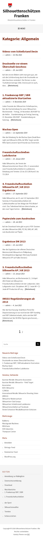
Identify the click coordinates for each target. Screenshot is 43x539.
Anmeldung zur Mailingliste (14, 476)
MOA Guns (6, 426)
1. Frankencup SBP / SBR (14, 492)
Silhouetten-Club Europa (11, 401)
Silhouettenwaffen (12, 507)
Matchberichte (10, 489)
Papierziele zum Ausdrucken (18, 218)
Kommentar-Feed (11, 452)
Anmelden (8, 443)
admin (7, 55)
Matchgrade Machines (10, 423)
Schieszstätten (10, 516)
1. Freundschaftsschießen (14, 497)
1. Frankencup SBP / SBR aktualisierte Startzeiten (16, 96)
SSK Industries (7, 429)
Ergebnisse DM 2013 (14, 241)
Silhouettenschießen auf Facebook (15, 407)
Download (8, 485)
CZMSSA (5, 390)
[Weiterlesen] (13, 85)
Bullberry (5, 421)
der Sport (8, 503)
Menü (22, 28)
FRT (28, 534)
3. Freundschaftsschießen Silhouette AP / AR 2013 (17, 268)
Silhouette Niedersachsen (12, 399)
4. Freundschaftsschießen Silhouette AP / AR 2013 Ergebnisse (17, 187)
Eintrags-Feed (9, 447)
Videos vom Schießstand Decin (20, 51)
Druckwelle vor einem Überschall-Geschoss (14, 65)
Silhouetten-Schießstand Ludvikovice (16, 404)
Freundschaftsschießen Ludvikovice (15, 153)
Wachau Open (10, 129)
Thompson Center (9, 431)
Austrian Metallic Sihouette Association (16, 380)
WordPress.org (10, 457)
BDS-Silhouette (8, 388)
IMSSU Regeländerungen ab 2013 (18, 300)
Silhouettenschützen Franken (21, 13)
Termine (8, 511)
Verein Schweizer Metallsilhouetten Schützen (19, 409)
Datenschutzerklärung (13, 481)
